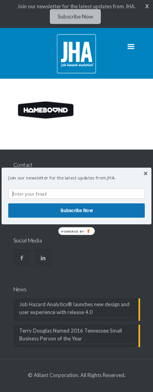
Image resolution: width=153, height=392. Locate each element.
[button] (76, 177)
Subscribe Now (76, 210)
